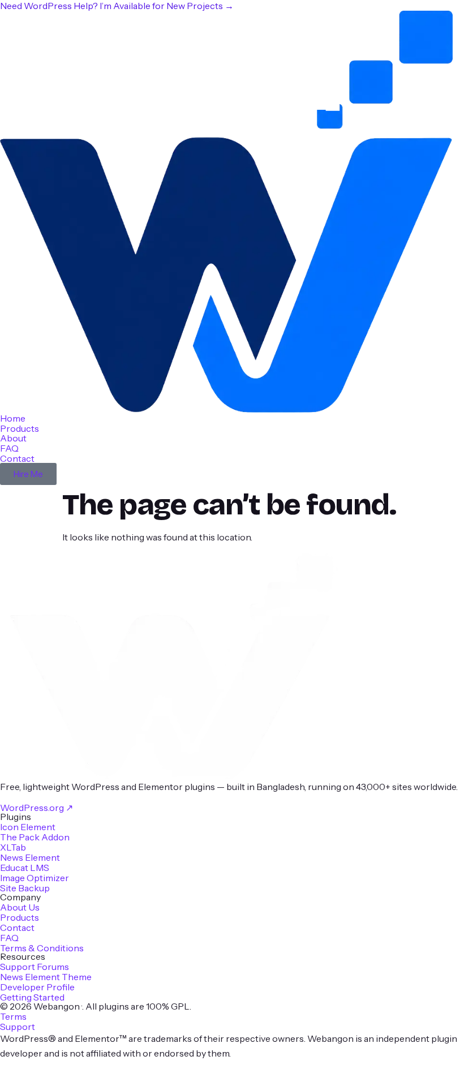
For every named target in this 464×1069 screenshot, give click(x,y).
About (13, 438)
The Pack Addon (35, 837)
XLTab (13, 847)
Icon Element (27, 826)
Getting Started (32, 997)
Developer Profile (37, 987)
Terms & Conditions (42, 947)
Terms (13, 1016)
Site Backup (25, 888)
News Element (30, 857)
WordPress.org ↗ (36, 807)
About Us (20, 907)
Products (19, 427)
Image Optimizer (34, 877)
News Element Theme (46, 976)
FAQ (9, 448)
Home (12, 418)
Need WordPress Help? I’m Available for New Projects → (117, 5)
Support (17, 1026)
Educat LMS (24, 867)
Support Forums (34, 966)
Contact (17, 458)
